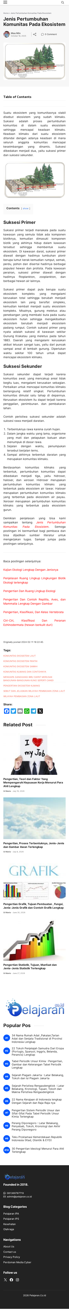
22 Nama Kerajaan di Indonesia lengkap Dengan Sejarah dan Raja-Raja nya (37, 1101)
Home (6, 13)
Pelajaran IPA (11, 1213)
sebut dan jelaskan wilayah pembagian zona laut (34, 691)
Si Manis (7, 791)
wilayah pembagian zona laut (21, 696)
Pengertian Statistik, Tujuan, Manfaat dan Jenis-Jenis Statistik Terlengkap (30, 966)
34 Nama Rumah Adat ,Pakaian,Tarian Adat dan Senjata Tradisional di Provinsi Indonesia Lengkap (37, 1038)
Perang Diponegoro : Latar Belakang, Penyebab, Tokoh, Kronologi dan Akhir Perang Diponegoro (36, 1126)
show (25, 208)
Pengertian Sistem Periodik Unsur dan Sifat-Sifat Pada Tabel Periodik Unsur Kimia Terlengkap (36, 1113)
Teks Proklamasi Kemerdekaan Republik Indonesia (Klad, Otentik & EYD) (37, 1138)
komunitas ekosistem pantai (20, 661)
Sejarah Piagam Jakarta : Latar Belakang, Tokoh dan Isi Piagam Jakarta (38, 1077)
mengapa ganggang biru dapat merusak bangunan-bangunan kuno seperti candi (28, 679)
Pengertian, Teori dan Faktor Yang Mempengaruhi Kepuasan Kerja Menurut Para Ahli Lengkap (33, 782)
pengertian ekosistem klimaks (21, 685)
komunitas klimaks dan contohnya (24, 671)
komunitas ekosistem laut (19, 655)
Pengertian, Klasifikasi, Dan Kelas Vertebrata (33, 612)
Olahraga (8, 1229)
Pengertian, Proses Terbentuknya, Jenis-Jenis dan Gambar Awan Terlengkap (33, 845)
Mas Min (16, 33)
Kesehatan (9, 1224)
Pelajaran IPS (11, 1218)
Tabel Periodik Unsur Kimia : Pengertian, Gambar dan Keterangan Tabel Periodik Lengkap (37, 1064)
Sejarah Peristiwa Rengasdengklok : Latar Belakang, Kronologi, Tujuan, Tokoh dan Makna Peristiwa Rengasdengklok (38, 1089)
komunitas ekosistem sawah (20, 666)
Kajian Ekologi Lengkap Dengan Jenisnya (30, 569)
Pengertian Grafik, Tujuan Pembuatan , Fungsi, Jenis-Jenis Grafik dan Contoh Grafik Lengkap (33, 905)
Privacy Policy (11, 1257)
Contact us (9, 1251)
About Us (8, 1246)
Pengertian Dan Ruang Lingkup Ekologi (29, 591)
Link (43, 35)
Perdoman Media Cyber (17, 1262)
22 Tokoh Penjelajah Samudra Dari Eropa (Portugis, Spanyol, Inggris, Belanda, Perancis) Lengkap (38, 1051)
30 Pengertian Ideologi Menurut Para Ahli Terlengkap (38, 1150)
